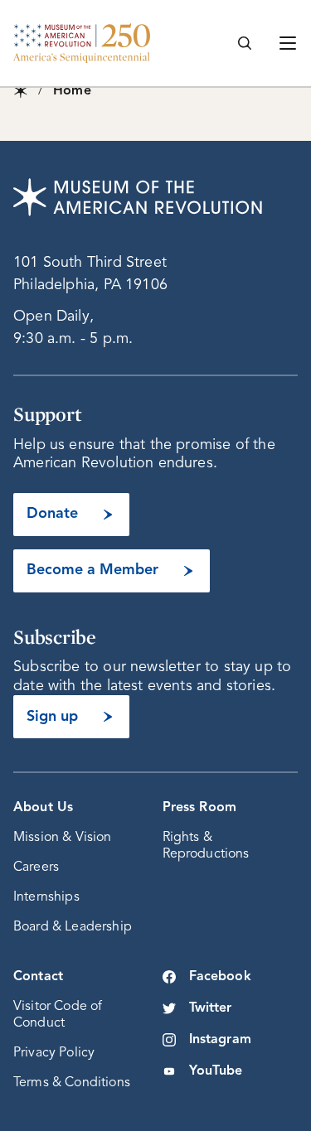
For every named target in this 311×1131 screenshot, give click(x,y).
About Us (43, 807)
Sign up (52, 716)
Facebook (220, 977)
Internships (46, 897)
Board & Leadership (72, 927)
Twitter (210, 1008)
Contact (38, 977)
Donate (52, 513)
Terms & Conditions (71, 1083)
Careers (36, 867)
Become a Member (92, 570)
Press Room (200, 807)
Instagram (220, 1039)
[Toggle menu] (288, 43)
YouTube (216, 1071)
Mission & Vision (62, 837)
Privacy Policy (54, 1053)
